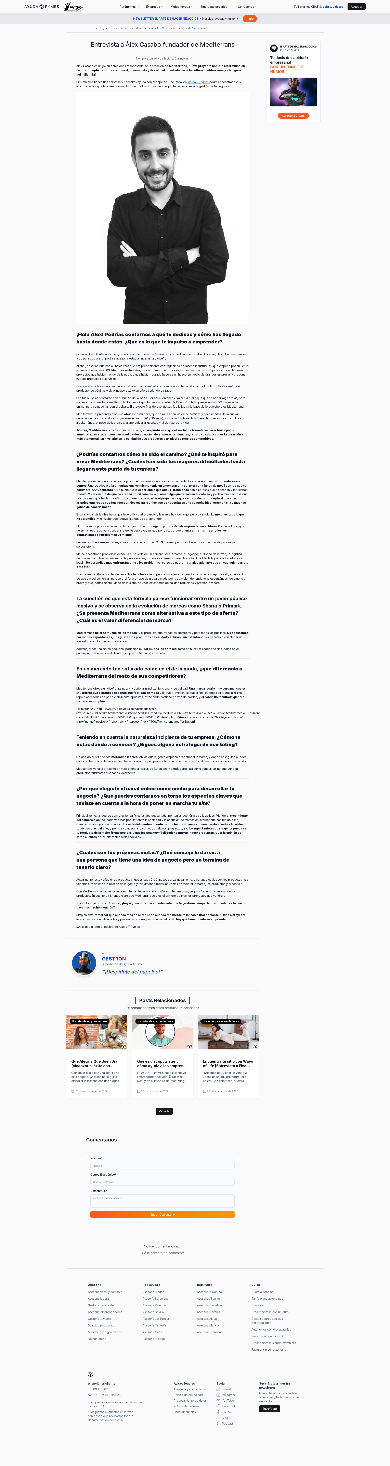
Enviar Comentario (163, 1214)
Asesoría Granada (209, 1332)
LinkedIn (227, 1389)
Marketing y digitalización (105, 1332)
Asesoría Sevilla (153, 1312)
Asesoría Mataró (208, 1325)
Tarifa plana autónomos (267, 1298)
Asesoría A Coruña (209, 1292)
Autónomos (128, 6)
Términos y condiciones (190, 1389)
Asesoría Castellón (209, 1305)
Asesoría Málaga (154, 1338)
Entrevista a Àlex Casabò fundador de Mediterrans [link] (177, 28)
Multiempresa (180, 6)
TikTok (226, 1412)
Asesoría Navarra (208, 1312)
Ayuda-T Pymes (198, 82)
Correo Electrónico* (103, 1174)
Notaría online (97, 1338)
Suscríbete (269, 1408)
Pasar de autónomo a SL (267, 1336)
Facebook (229, 1406)
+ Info (250, 18)
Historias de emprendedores (126, 28)
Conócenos (246, 6)
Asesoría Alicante (208, 1298)
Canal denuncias (185, 1412)
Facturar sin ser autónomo (268, 1349)
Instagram (228, 1395)
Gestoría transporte (101, 1305)
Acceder (356, 6)
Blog (101, 28)
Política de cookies (186, 1406)
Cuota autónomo (262, 1292)
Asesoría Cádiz (153, 1332)
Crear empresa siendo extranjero (273, 1343)
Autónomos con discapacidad (271, 1329)
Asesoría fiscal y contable (105, 1292)
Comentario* (98, 1190)
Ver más (164, 1111)
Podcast (227, 1423)
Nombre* (96, 1158)
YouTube (228, 1400)
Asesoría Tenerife (155, 1325)
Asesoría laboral (98, 1298)
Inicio (91, 28)
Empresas (153, 6)
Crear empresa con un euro (270, 1312)
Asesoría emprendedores (105, 1312)
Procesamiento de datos (190, 1400)
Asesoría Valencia (154, 1305)
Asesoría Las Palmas (156, 1318)
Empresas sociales (214, 6)
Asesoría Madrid (153, 1292)
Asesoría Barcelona (156, 1298)
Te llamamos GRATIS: (318, 6)
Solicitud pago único (101, 1325)
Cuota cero (258, 1305)
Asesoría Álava (207, 1318)
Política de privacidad (188, 1395)
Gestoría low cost (99, 1318)
